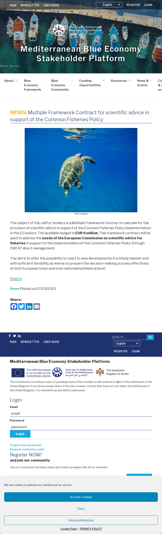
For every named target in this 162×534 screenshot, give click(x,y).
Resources (119, 80)
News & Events (143, 83)
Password (17, 420)
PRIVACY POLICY (91, 528)
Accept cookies (81, 497)
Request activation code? (27, 449)
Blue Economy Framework (32, 85)
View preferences (81, 520)
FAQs (13, 5)
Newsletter (30, 5)
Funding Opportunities (90, 83)
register (133, 5)
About (9, 80)
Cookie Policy (69, 528)
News (15, 289)
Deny (81, 509)
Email (14, 407)
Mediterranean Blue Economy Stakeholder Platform (81, 53)
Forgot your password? (25, 445)
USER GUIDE (51, 5)
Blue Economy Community (60, 85)
